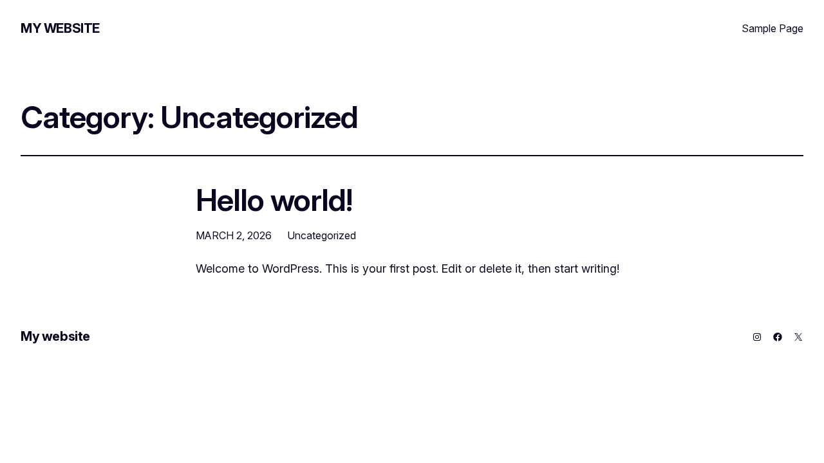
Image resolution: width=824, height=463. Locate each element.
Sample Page (772, 28)
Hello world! (274, 199)
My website (60, 28)
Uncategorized (321, 235)
